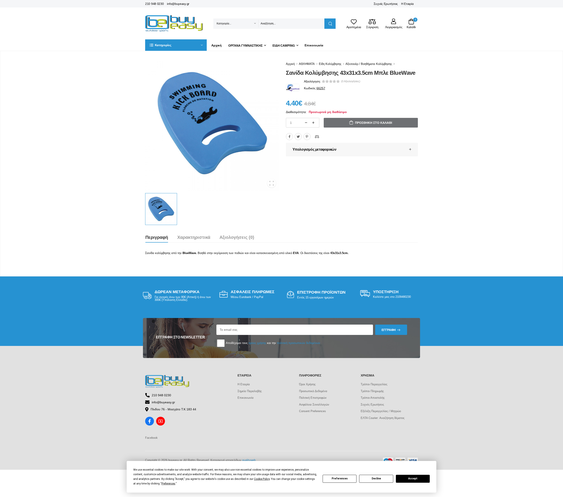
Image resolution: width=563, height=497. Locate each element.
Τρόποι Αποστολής (373, 397)
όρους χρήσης (257, 343)
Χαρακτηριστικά (193, 237)
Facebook (151, 437)
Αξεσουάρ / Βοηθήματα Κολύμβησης (368, 64)
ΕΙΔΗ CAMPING (283, 45)
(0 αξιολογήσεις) (350, 81)
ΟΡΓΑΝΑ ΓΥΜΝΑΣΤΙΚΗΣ (245, 45)
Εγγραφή (389, 330)
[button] (176, 45)
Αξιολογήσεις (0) (236, 237)
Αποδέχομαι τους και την (272, 343)
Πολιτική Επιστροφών (313, 397)
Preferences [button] (168, 483)
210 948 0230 (154, 3)
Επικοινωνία (314, 45)
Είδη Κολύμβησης (330, 64)
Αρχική (216, 45)
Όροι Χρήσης (307, 384)
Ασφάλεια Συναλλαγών (314, 404)
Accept (412, 478)
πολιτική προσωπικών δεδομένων (298, 343)
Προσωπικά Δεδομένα (313, 391)
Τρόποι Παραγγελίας (374, 384)
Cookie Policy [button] (262, 479)
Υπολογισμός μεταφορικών (314, 149)
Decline (376, 478)
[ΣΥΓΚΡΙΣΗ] (317, 137)
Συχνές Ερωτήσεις (386, 3)
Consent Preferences (312, 411)
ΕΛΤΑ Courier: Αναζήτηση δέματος (382, 418)
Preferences (340, 478)
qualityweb (249, 460)
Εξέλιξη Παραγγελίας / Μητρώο (381, 411)
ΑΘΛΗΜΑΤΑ (307, 64)
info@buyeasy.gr (178, 3)
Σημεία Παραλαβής (250, 391)
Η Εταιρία (407, 3)
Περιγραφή (156, 237)
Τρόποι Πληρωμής (372, 391)
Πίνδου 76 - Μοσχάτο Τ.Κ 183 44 (173, 409)
